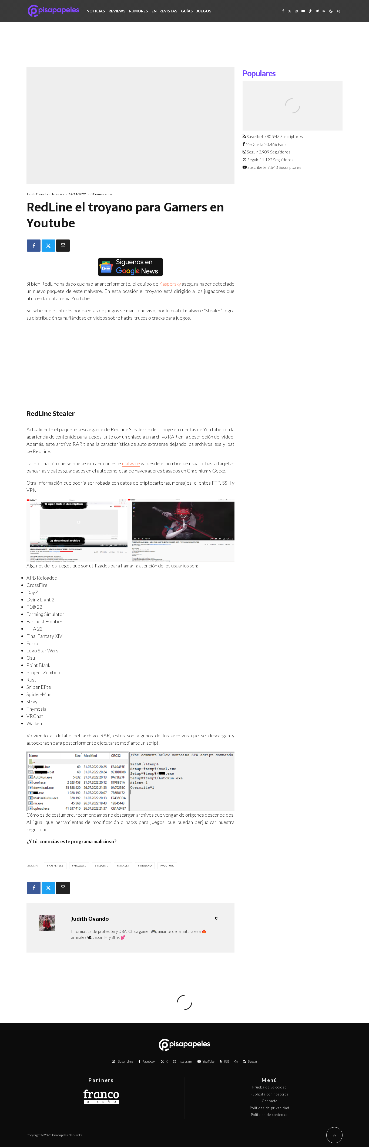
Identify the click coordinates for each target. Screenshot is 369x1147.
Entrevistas (164, 11)
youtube (168, 865)
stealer (124, 865)
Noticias (95, 11)
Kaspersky (170, 284)
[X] (289, 11)
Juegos (203, 11)
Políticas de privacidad (269, 1108)
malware (131, 463)
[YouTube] (303, 11)
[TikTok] (310, 11)
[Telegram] (317, 11)
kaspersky (56, 865)
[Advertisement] (184, 48)
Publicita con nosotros (269, 1094)
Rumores (138, 11)
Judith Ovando (37, 194)
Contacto (269, 1101)
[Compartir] (34, 245)
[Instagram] (296, 11)
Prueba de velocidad (269, 1087)
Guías (187, 11)
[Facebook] (283, 11)
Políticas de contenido (270, 1114)
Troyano (146, 865)
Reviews (117, 11)
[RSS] (324, 11)
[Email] (63, 245)
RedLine (102, 865)
